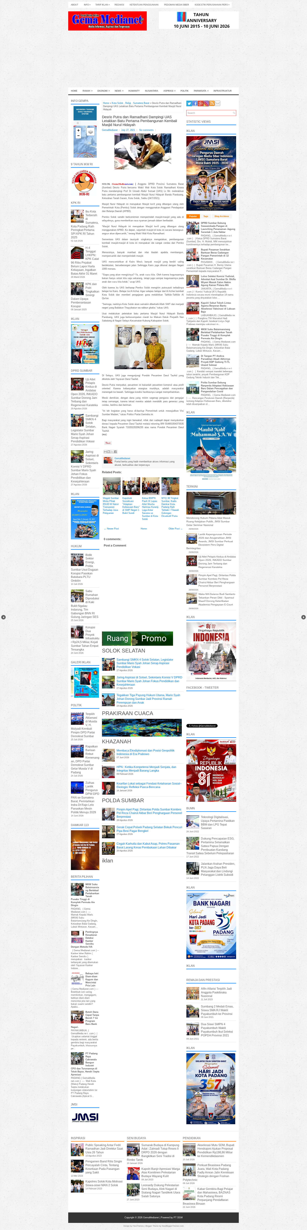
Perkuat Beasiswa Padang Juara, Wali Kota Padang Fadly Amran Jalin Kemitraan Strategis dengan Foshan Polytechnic (208, 1172)
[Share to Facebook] (115, 451)
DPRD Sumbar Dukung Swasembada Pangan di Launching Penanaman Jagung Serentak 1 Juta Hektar (218, 227)
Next (303, 617)
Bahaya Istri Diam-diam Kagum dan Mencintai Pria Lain (91, 979)
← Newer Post (111, 528)
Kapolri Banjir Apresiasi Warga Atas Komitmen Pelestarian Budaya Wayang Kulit (160, 1172)
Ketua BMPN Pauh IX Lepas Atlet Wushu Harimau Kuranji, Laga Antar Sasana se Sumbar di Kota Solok (150, 508)
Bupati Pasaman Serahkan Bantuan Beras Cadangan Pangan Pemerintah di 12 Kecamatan (215, 254)
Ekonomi (104, 90)
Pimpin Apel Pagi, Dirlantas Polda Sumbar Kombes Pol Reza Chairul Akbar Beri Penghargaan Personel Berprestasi (149, 813)
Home (74, 91)
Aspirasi (169, 90)
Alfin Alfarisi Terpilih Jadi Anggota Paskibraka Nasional (216, 992)
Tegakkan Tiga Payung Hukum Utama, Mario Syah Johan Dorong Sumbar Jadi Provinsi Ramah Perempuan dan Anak (148, 699)
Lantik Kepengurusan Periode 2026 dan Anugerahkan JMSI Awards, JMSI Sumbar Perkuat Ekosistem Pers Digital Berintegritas (209, 541)
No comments (146, 130)
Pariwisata (201, 90)
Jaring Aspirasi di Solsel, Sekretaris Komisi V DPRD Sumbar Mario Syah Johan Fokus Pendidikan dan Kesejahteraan (149, 681)
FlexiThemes (138, 1226)
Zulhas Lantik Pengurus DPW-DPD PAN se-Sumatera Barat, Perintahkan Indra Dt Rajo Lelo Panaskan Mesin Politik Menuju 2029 (85, 797)
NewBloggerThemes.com (173, 1226)
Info (87, 4)
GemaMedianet (151, 1217)
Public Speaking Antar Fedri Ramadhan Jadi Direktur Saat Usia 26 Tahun (104, 1149)
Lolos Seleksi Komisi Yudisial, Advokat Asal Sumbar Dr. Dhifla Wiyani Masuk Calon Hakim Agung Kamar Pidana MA (218, 281)
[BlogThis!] (109, 451)
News (119, 90)
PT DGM (178, 1217)
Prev (3, 617)
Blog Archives (222, 216)
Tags (205, 216)
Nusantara (151, 91)
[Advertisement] (153, 61)
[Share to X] (112, 451)
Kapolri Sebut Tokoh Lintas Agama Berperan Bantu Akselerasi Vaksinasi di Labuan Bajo (218, 307)
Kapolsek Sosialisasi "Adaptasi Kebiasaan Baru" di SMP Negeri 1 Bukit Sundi (131, 505)
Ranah (88, 90)
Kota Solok (117, 103)
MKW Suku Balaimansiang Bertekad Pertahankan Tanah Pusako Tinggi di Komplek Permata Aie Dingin (216, 334)
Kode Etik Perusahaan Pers (212, 4)
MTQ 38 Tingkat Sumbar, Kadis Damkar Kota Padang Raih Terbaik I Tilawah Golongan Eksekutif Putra (170, 507)
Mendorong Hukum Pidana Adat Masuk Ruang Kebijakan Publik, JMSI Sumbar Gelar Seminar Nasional (208, 521)
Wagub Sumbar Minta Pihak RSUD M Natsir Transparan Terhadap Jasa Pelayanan (111, 505)
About (74, 5)
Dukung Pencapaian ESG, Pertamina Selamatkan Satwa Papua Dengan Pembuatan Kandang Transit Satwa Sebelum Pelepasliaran (210, 846)
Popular (193, 216)
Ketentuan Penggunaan (144, 5)
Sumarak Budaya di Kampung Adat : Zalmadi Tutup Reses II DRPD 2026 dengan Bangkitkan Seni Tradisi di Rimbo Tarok (153, 1152)
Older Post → (176, 528)
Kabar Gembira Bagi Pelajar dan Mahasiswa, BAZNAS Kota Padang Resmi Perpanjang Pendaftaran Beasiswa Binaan (208, 1196)
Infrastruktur (223, 91)
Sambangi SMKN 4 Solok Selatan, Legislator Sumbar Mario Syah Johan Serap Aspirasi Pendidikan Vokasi (145, 663)
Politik (184, 91)
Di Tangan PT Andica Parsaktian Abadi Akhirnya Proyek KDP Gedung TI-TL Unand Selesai (215, 360)
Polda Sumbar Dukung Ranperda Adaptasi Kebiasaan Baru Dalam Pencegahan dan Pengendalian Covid (217, 387)
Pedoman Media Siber (176, 5)
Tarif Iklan (102, 4)
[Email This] (105, 451)
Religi (128, 103)
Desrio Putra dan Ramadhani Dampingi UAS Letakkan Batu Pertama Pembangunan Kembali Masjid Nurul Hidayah (139, 121)
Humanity (134, 91)
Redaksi (119, 5)
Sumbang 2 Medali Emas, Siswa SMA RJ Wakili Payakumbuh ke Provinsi (217, 1010)
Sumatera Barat (141, 103)
